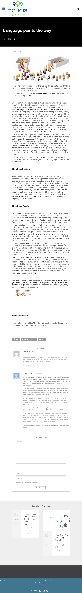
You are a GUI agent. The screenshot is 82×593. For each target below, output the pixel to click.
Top (40, 587)
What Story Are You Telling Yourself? (61, 537)
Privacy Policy (48, 583)
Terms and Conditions (36, 583)
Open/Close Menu (4, 8)
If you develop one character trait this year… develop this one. (30, 519)
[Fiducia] (42, 8)
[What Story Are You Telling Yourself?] (56, 520)
